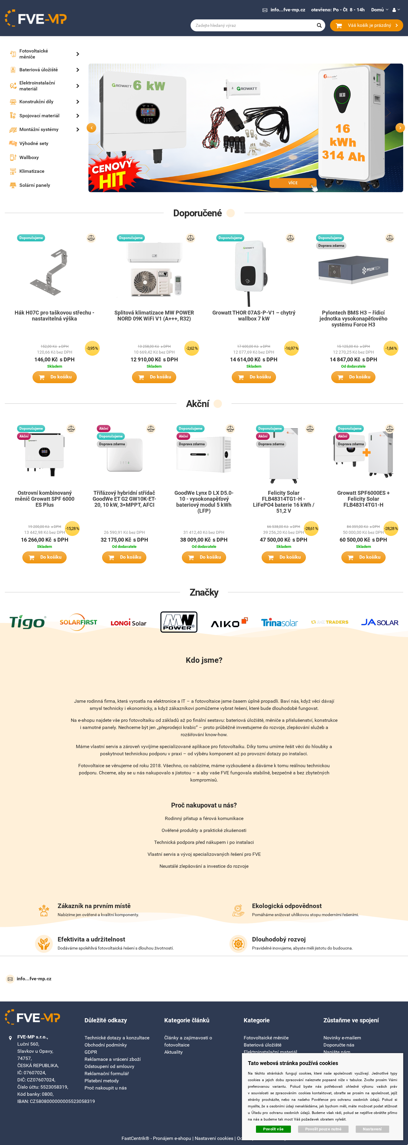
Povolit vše (273, 1129)
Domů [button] (377, 10)
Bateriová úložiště (262, 1045)
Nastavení (372, 1129)
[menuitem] (36, 54)
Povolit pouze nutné (323, 1129)
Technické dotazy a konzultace (117, 1038)
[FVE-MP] (36, 18)
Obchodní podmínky (106, 1045)
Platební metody (102, 1081)
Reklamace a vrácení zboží (113, 1059)
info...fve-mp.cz (288, 10)
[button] (396, 9)
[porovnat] (91, 238)
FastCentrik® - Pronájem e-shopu (156, 1138)
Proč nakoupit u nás (106, 1088)
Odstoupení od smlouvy (109, 1066)
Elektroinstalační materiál (270, 1052)
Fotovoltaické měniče (266, 1038)
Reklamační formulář (107, 1073)
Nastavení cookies (214, 1138)
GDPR (91, 1052)
